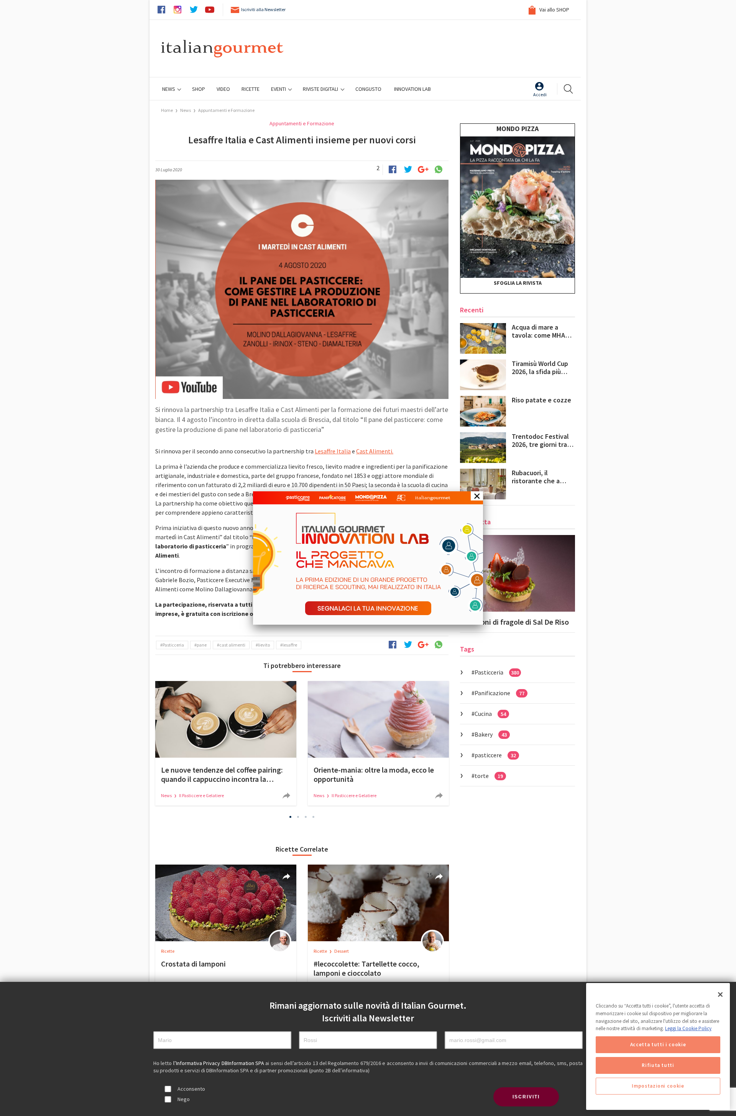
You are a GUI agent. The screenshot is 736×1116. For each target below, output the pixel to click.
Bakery (491, 734)
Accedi (540, 94)
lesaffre (290, 645)
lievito (264, 645)
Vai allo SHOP (553, 9)
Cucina (490, 713)
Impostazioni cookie (658, 1086)
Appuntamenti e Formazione (226, 110)
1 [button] (290, 817)
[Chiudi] (720, 994)
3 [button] (306, 817)
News (169, 88)
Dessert (341, 951)
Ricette (167, 951)
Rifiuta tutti (658, 1065)
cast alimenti (232, 645)
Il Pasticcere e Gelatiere (201, 795)
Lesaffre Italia (333, 451)
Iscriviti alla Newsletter (263, 9)
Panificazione (499, 693)
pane (202, 645)
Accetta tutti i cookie (658, 1044)
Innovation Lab (412, 88)
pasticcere (495, 755)
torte (489, 776)
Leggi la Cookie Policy (688, 1028)
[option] (226, 743)
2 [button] (298, 817)
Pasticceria (173, 645)
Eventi (279, 88)
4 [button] (313, 817)
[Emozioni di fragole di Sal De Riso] (517, 573)
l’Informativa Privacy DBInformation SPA (219, 1063)
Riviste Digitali (321, 88)
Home (167, 110)
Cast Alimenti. (374, 451)
